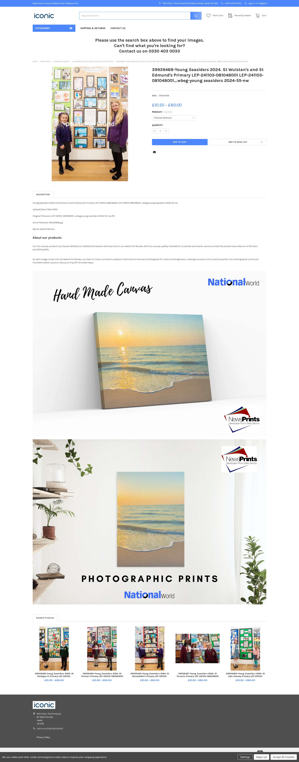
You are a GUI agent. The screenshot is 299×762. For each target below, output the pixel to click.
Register (263, 3)
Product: (162, 112)
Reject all (261, 757)
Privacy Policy (43, 737)
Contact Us (118, 28)
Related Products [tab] (45, 617)
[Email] (154, 152)
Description (43, 194)
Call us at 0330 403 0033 (50, 728)
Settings (245, 757)
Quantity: (157, 125)
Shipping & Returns (92, 28)
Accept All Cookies (283, 757)
